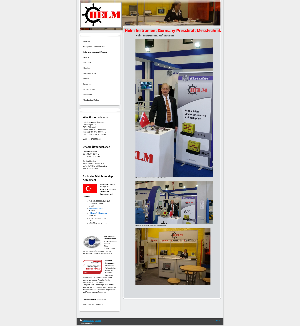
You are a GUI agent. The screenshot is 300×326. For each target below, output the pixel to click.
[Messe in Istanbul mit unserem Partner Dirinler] (174, 108)
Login (218, 320)
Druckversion (88, 321)
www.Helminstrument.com (92, 304)
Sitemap (98, 321)
